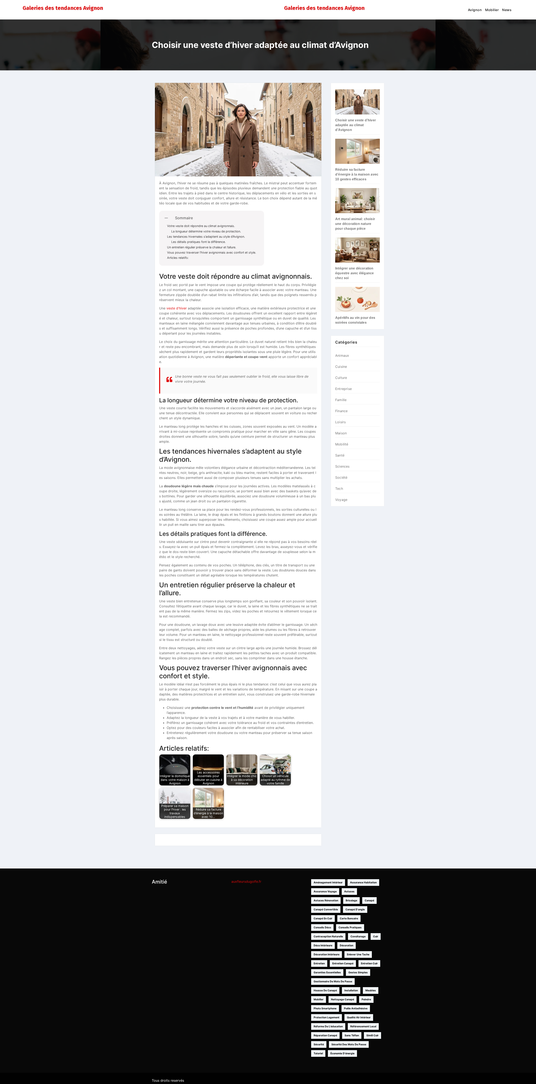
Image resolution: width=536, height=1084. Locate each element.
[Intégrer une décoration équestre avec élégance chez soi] (357, 250)
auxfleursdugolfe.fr (246, 881)
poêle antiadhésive (355, 1008)
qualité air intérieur (359, 1017)
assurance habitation (363, 882)
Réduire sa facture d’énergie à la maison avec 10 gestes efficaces (356, 174)
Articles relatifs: (178, 257)
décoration (346, 945)
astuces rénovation (326, 900)
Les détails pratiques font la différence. (198, 242)
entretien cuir (369, 963)
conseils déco (322, 927)
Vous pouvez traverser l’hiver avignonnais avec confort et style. (211, 252)
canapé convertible (326, 909)
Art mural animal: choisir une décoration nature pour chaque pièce (355, 223)
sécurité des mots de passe (348, 1044)
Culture (341, 378)
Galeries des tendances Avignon (63, 8)
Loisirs (340, 422)
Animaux (342, 355)
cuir (375, 936)
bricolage (351, 900)
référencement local (363, 1026)
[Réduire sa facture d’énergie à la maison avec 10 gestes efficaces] (357, 151)
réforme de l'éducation (328, 1026)
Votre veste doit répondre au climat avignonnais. (201, 226)
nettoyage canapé (342, 999)
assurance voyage (325, 891)
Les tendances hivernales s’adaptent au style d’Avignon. (206, 236)
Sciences (342, 466)
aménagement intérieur (328, 882)
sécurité (319, 1044)
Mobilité (341, 444)
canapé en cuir (323, 918)
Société (341, 477)
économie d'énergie (342, 1053)
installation (351, 990)
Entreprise (343, 389)
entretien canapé (342, 963)
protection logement (326, 1017)
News (507, 10)
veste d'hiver (176, 308)
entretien (319, 963)
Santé (339, 455)
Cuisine (341, 366)
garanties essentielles (327, 972)
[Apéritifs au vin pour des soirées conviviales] (357, 299)
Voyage (341, 500)
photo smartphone (325, 1008)
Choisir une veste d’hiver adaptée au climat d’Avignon (355, 125)
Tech (339, 488)
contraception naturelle (328, 936)
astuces (349, 891)
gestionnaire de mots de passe (333, 981)
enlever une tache (358, 954)
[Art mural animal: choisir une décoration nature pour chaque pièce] (357, 200)
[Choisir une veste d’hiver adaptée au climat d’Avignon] (357, 101)
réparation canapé (325, 1035)
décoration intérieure (326, 954)
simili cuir (372, 1035)
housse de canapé (325, 990)
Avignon (475, 10)
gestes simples (358, 972)
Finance (341, 411)
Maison (341, 433)
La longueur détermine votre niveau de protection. (206, 231)
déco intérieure (323, 945)
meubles (370, 990)
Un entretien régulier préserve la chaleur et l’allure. (201, 247)
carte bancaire (349, 918)
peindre (366, 999)
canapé (369, 900)
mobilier (318, 999)
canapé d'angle (355, 909)
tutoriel (318, 1053)
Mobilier (492, 10)
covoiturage (358, 936)
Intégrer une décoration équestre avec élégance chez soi (354, 273)
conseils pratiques (350, 927)
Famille (341, 400)
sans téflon (352, 1035)
